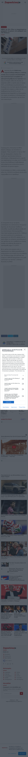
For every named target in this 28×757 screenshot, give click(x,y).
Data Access (14, 407)
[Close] (25, 350)
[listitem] (14, 375)
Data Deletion (6, 407)
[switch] (22, 379)
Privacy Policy (22, 407)
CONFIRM (8, 402)
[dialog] (14, 378)
